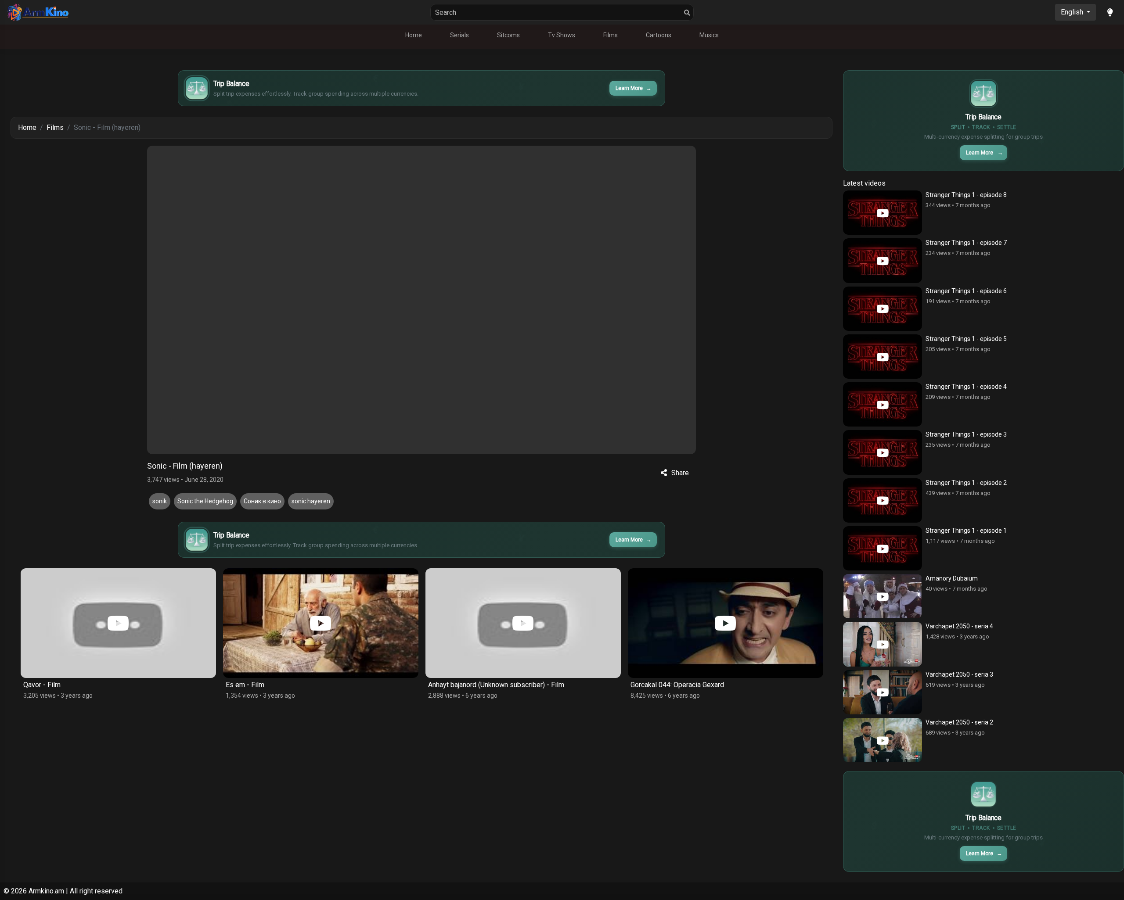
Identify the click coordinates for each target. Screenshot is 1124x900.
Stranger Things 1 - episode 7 (966, 242)
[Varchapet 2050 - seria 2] (882, 740)
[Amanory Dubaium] (882, 596)
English (1073, 12)
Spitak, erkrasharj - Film (666, 685)
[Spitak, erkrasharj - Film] (725, 623)
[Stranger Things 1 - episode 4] (882, 404)
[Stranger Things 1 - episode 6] (882, 309)
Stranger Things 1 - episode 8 (966, 194)
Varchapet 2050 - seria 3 (959, 674)
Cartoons (658, 35)
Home (413, 35)
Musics (709, 35)
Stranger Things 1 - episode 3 (966, 434)
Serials (459, 35)
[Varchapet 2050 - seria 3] (882, 692)
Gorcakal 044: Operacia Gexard (475, 685)
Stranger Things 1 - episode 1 (966, 530)
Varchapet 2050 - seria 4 (959, 626)
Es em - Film (42, 685)
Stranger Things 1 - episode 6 (966, 290)
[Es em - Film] (118, 623)
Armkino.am (46, 891)
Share (680, 473)
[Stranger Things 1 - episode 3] (882, 452)
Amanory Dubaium (952, 578)
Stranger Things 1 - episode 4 (966, 386)
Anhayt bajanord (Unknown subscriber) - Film (294, 685)
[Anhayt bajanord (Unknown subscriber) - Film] (320, 623)
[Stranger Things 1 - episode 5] (882, 356)
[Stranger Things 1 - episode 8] (882, 212)
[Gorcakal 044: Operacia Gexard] (523, 623)
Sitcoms (508, 35)
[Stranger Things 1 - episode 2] (882, 500)
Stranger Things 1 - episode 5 (966, 338)
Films (610, 35)
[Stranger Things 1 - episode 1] (882, 548)
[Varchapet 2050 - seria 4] (882, 644)
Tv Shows (561, 35)
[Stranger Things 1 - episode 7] (882, 260)
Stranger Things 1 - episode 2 (966, 482)
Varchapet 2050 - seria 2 (959, 722)
